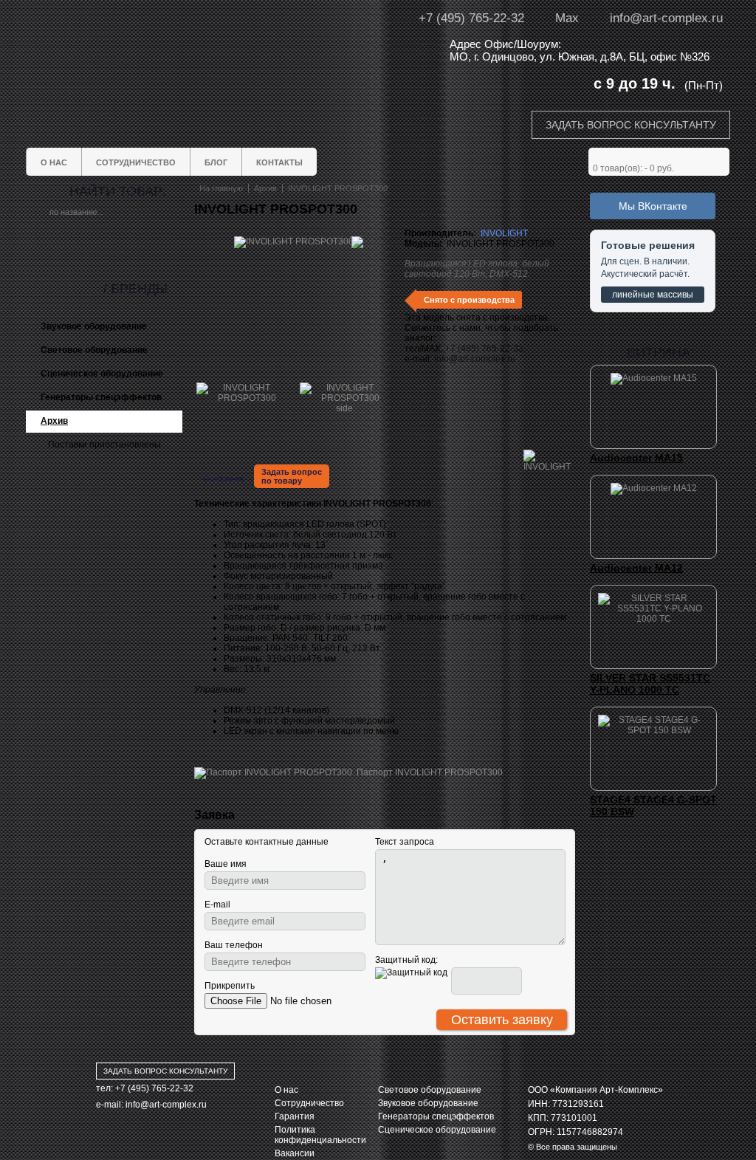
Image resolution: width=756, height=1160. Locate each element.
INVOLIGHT (504, 233)
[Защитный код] (411, 973)
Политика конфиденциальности (320, 1135)
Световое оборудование (429, 1090)
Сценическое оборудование (437, 1130)
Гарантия (295, 1116)
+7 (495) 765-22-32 (471, 18)
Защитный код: (406, 960)
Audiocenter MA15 (636, 458)
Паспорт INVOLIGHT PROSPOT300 (427, 772)
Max (567, 18)
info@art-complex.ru (666, 18)
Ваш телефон (234, 945)
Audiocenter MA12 (636, 568)
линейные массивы (652, 294)
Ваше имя (226, 864)
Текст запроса (404, 842)
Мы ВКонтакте (653, 206)
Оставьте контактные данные (267, 842)
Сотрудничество (309, 1103)
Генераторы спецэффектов (436, 1116)
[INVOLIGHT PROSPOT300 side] (344, 408)
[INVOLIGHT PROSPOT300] (240, 398)
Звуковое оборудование (428, 1103)
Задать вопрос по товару (291, 476)
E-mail (217, 904)
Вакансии (295, 1153)
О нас (286, 1090)
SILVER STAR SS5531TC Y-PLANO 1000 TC (650, 684)
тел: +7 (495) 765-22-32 (144, 1088)
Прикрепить (230, 986)
